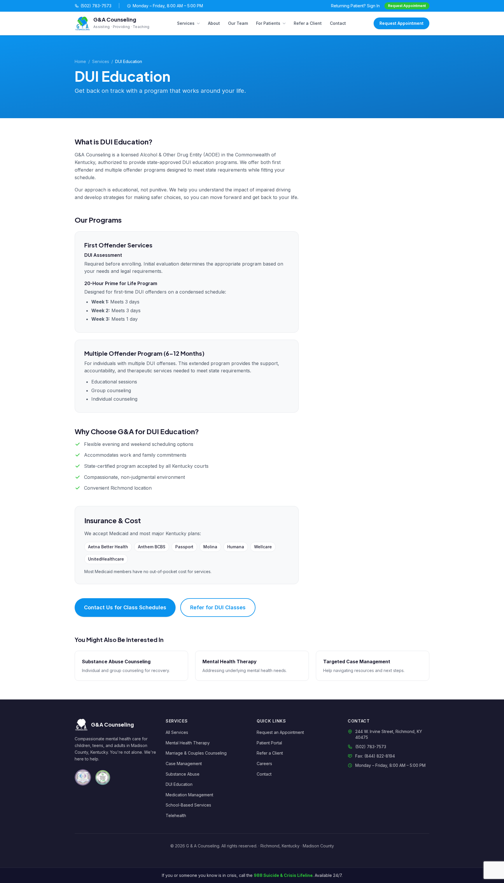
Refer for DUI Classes (218, 607)
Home (80, 61)
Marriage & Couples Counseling (196, 753)
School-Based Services (188, 804)
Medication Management (189, 794)
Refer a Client (308, 23)
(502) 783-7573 (95, 5)
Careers (264, 763)
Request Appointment (407, 6)
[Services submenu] (199, 23)
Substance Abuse (183, 774)
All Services (177, 732)
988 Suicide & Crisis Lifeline (283, 875)
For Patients (268, 23)
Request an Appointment (280, 732)
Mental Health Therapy (188, 742)
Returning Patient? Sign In (355, 5)
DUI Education (179, 784)
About (214, 23)
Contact (338, 23)
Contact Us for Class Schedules (125, 607)
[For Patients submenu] (285, 23)
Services (186, 23)
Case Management (184, 763)
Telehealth (176, 815)
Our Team (238, 23)
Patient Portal (269, 742)
